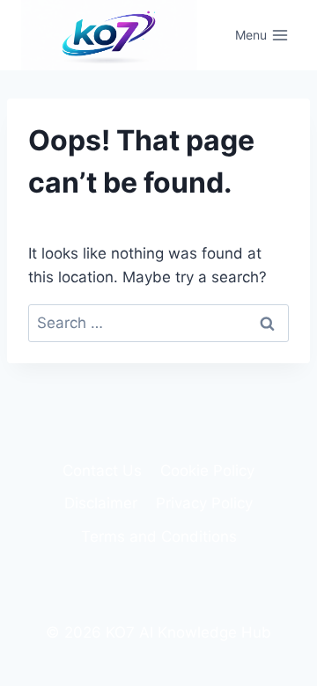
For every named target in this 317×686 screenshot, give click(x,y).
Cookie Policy (207, 470)
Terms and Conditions (159, 536)
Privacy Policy (204, 503)
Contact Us (102, 470)
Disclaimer (100, 503)
